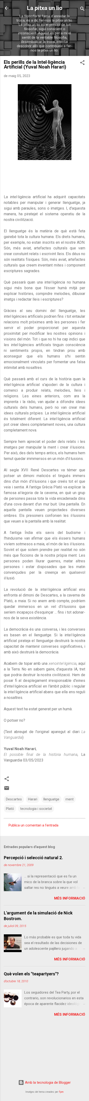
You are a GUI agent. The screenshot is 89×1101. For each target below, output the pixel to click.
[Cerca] (82, 9)
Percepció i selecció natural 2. (33, 857)
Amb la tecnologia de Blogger (47, 1082)
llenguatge (51, 799)
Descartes (14, 799)
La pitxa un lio (44, 8)
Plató (10, 809)
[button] (82, 63)
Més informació (69, 898)
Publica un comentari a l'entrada (33, 825)
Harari (32, 799)
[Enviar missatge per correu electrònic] (6, 790)
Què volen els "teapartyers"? (31, 973)
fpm (61, 1091)
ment (70, 799)
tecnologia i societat (36, 809)
